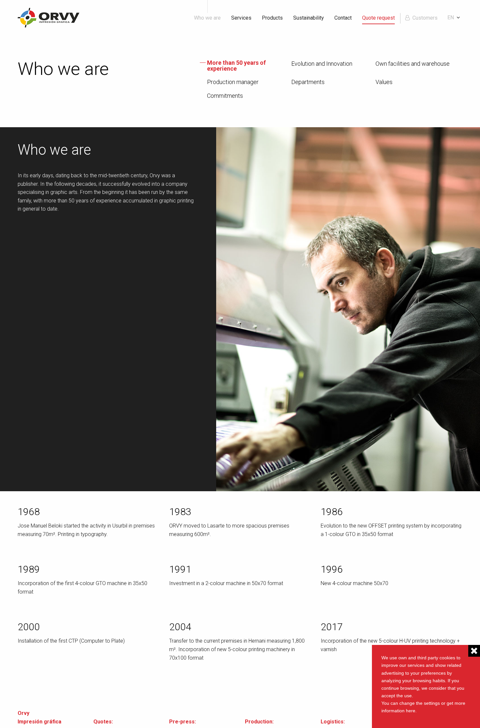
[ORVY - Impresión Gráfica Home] (48, 17)
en (450, 17)
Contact (343, 18)
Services (241, 18)
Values (384, 82)
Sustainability (308, 18)
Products (272, 18)
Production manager (233, 82)
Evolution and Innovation (321, 64)
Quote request (378, 18)
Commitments (225, 96)
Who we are (207, 18)
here (410, 710)
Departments (308, 82)
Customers (425, 18)
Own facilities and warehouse (413, 64)
